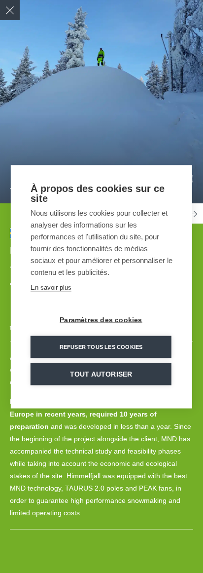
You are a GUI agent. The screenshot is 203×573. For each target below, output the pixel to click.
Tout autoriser (101, 374)
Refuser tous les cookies (101, 346)
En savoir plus (51, 287)
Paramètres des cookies (101, 319)
